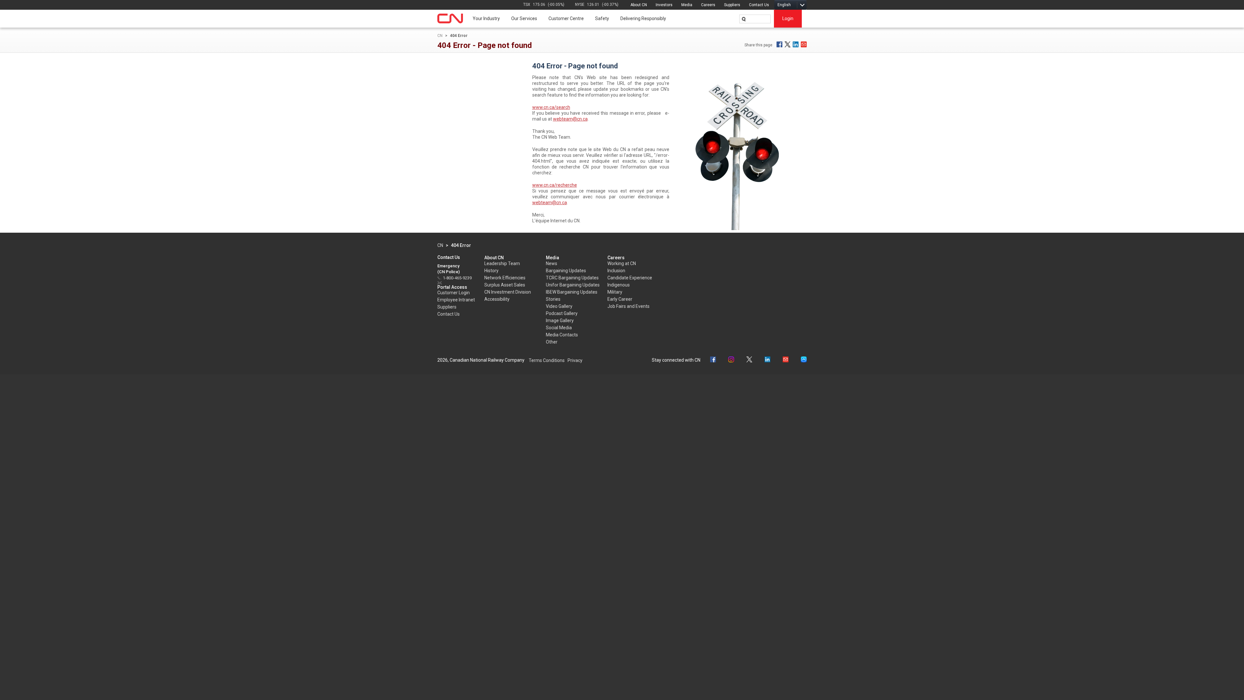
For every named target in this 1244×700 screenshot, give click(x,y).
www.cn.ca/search (551, 107)
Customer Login (453, 292)
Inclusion (616, 270)
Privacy (575, 360)
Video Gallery (559, 306)
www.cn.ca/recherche (554, 185)
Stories (553, 299)
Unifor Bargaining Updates (573, 284)
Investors (664, 5)
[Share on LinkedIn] (796, 44)
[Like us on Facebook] (713, 360)
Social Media (559, 327)
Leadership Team (502, 263)
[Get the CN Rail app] (804, 360)
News (551, 263)
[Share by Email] (804, 44)
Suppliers (732, 5)
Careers (708, 5)
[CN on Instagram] (731, 360)
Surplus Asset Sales (504, 284)
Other (552, 341)
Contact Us (759, 5)
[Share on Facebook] (779, 44)
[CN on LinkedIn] (767, 360)
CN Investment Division (507, 292)
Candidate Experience (629, 277)
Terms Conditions (547, 360)
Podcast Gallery (562, 313)
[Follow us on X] (749, 360)
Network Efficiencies (504, 277)
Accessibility (497, 299)
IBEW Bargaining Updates (571, 292)
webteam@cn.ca (570, 119)
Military (614, 292)
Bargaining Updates (566, 270)
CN (440, 35)
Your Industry (486, 18)
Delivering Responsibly (643, 18)
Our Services (524, 18)
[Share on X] (787, 44)
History (491, 270)
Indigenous (618, 284)
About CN (638, 5)
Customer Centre (566, 18)
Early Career (619, 299)
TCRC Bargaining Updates (572, 277)
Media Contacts (562, 334)
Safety (602, 18)
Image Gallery (560, 320)
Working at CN (621, 263)
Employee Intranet (456, 299)
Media (686, 5)
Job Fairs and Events (628, 306)
